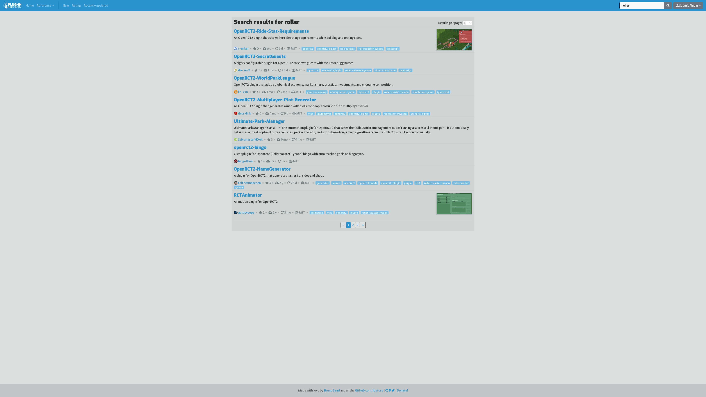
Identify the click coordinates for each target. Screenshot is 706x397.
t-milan (243, 48)
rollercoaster (461, 183)
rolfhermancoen (249, 183)
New (66, 5)
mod (329, 212)
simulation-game (385, 70)
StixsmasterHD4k (250, 139)
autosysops (246, 212)
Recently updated (96, 5)
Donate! (402, 390)
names (336, 183)
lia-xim (243, 92)
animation (317, 212)
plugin (376, 92)
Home (30, 5)
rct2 (418, 183)
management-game (342, 92)
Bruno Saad (332, 390)
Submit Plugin (688, 5)
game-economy (316, 92)
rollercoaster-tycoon (371, 48)
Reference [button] (44, 5)
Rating (76, 5)
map (310, 113)
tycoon (239, 187)
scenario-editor (420, 113)
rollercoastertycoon (395, 113)
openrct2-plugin (326, 48)
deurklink (245, 113)
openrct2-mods (368, 183)
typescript (392, 48)
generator (322, 183)
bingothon (245, 161)
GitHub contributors (369, 390)
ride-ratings (347, 48)
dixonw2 (244, 70)
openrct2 (308, 48)
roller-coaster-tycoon (358, 70)
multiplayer (324, 113)
